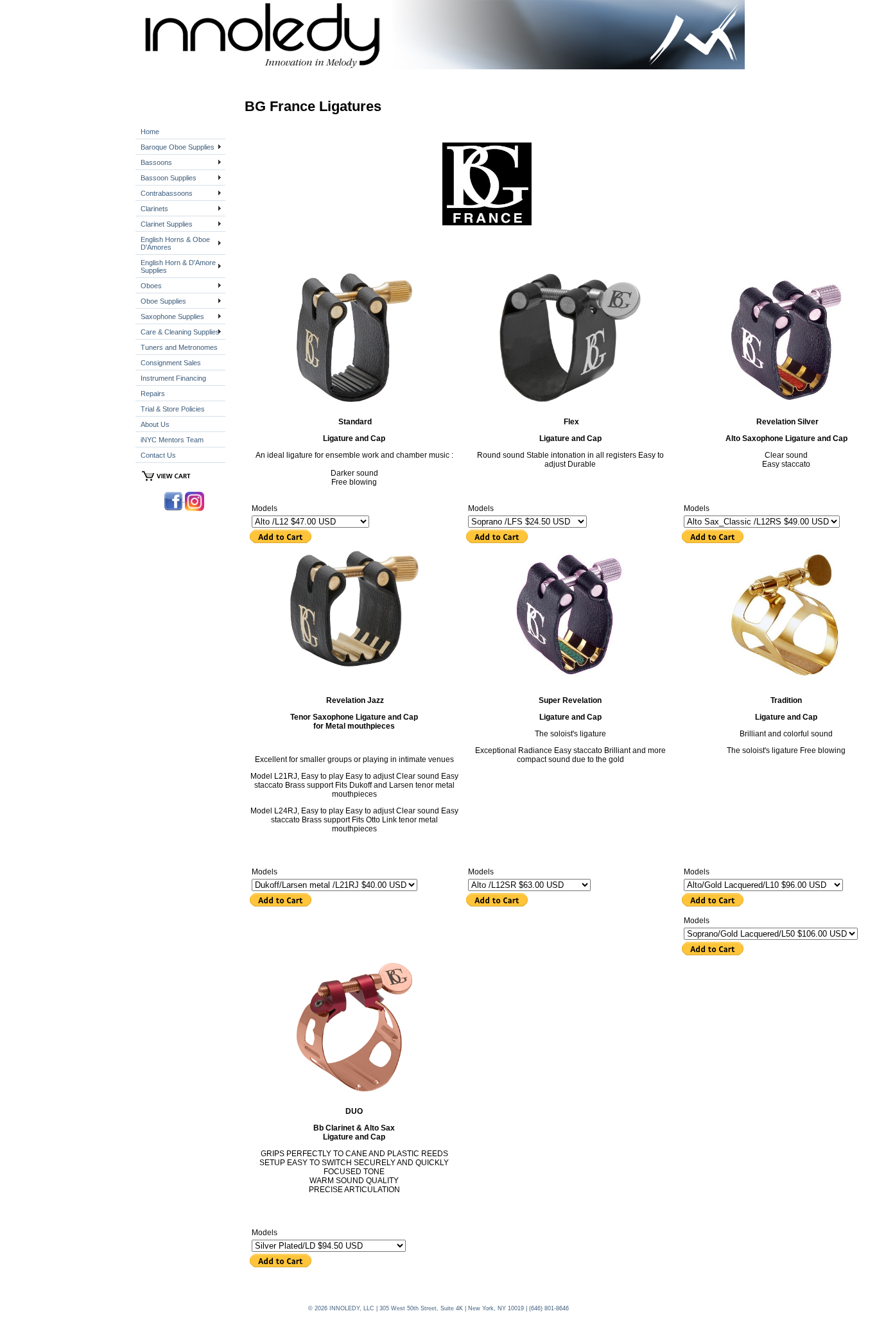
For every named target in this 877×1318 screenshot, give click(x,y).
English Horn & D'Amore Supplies (178, 266)
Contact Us (158, 455)
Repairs (153, 393)
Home (150, 131)
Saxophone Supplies (172, 316)
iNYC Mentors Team (172, 440)
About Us (155, 424)
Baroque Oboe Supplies (177, 147)
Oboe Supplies (163, 301)
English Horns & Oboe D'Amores (175, 243)
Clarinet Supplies (167, 224)
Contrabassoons (167, 193)
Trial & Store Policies (173, 409)
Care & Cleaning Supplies (180, 332)
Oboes (151, 286)
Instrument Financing (173, 378)
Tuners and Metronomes (179, 347)
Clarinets (154, 208)
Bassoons (156, 162)
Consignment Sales (171, 363)
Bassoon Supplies (168, 178)
